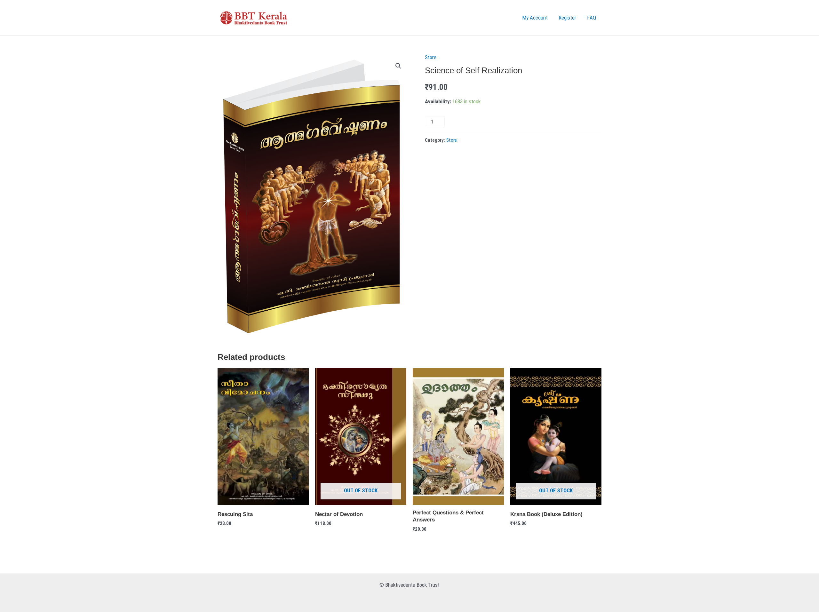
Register (567, 17)
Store (430, 57)
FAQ (591, 17)
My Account (535, 17)
